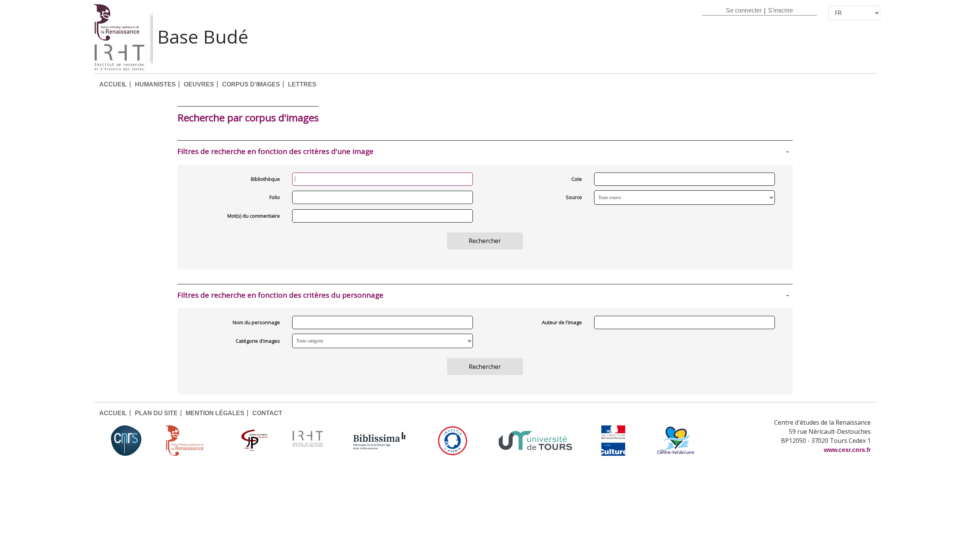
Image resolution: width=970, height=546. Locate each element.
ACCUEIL (113, 84)
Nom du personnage (256, 322)
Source (574, 197)
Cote (576, 179)
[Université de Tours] (535, 440)
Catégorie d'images (258, 340)
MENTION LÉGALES (215, 413)
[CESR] (189, 440)
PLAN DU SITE (156, 413)
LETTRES (302, 84)
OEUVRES (199, 84)
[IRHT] (308, 440)
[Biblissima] (379, 440)
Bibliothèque (265, 179)
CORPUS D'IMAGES (251, 84)
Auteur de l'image (562, 322)
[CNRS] (126, 440)
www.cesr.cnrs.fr (847, 450)
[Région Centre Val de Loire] (675, 440)
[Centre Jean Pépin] (253, 440)
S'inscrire (780, 10)
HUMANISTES (155, 84)
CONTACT (267, 413)
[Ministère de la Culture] (613, 440)
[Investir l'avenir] (452, 440)
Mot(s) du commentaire (253, 215)
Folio (274, 197)
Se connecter (744, 10)
